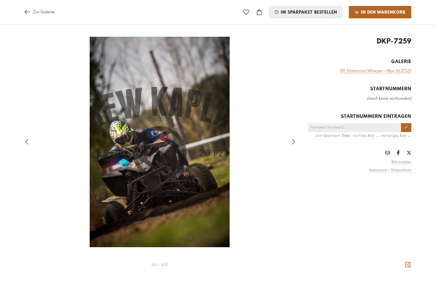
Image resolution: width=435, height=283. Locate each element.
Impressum (378, 170)
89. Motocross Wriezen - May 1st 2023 (375, 71)
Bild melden (401, 162)
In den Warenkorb (382, 12)
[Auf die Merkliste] (246, 12)
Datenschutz (401, 170)
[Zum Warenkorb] (259, 12)
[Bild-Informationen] (407, 265)
